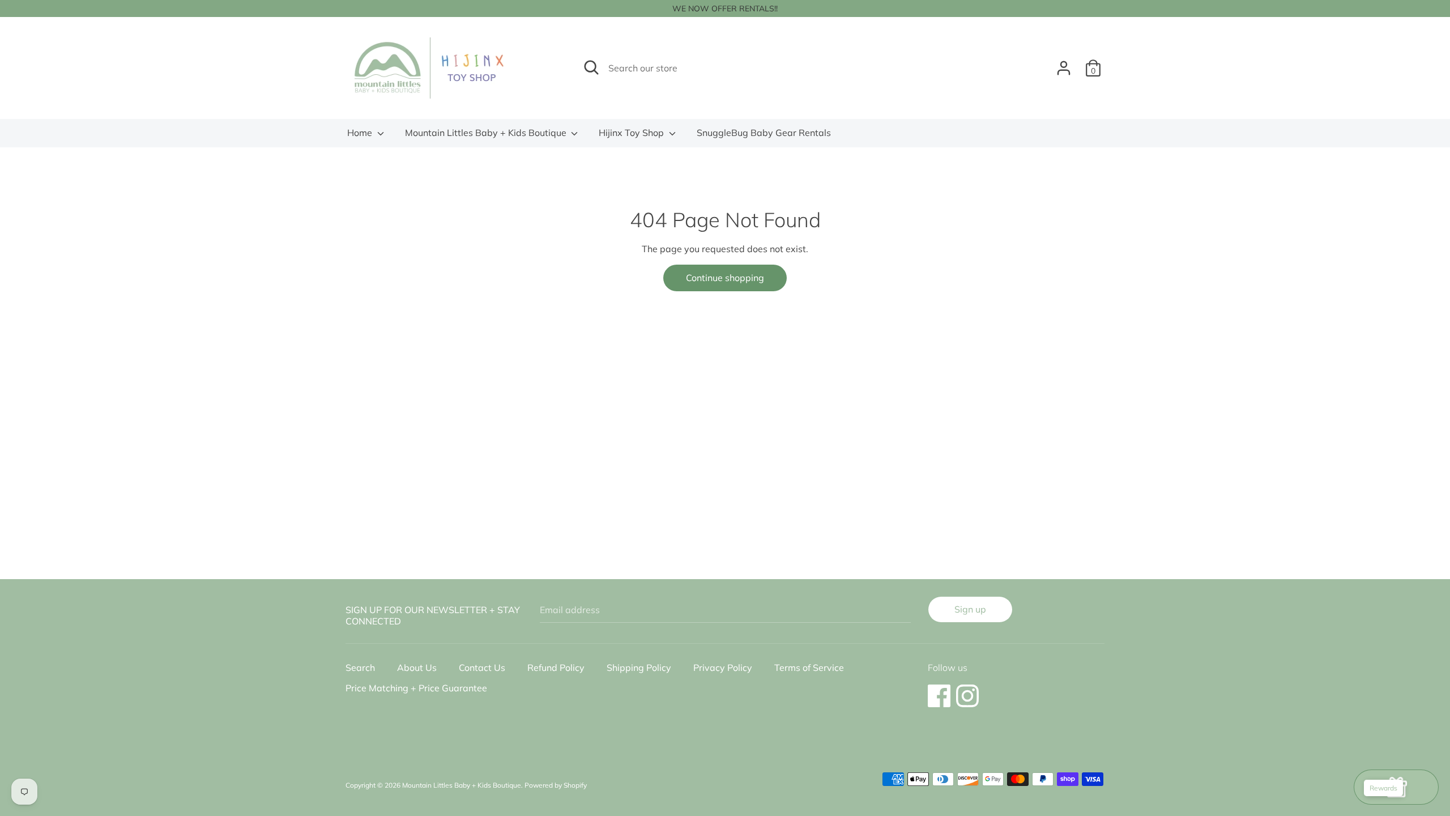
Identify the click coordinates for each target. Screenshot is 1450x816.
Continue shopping (725, 277)
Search (360, 667)
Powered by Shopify (555, 785)
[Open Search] (591, 67)
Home (360, 132)
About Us (417, 667)
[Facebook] (939, 690)
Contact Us (482, 667)
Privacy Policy (722, 667)
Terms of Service (809, 667)
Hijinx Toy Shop (632, 132)
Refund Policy (556, 667)
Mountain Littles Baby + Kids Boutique (487, 132)
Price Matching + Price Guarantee (416, 688)
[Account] (1063, 63)
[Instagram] (967, 690)
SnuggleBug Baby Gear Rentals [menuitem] (764, 132)
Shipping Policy (639, 667)
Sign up (970, 609)
